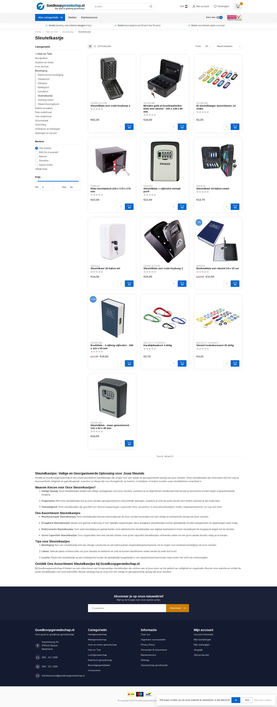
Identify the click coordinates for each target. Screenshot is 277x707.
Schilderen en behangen (47, 129)
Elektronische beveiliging (50, 74)
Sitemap (145, 660)
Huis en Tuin (52, 31)
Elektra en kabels (44, 108)
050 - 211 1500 (50, 657)
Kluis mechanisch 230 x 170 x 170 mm (111, 190)
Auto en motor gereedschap (102, 644)
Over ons (145, 634)
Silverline (44, 160)
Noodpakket (41, 58)
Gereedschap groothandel (154, 665)
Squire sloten (46, 165)
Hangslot (42, 83)
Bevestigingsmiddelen (99, 665)
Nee (247, 700)
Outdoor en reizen (44, 62)
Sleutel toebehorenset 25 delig (215, 345)
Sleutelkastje (84, 31)
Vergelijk (198, 649)
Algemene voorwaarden (153, 639)
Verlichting (40, 124)
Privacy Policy (148, 644)
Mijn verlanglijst (202, 644)
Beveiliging (68, 31)
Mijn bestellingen (202, 639)
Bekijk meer (41, 169)
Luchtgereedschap (97, 655)
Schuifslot (43, 91)
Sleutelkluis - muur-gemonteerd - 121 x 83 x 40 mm (110, 426)
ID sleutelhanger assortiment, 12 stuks (216, 107)
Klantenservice (89, 17)
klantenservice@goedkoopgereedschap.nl (63, 675)
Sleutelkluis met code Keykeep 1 (163, 268)
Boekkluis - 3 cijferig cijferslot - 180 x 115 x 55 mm (112, 346)
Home (38, 31)
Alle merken (45, 148)
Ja (236, 700)
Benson (43, 156)
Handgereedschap (97, 634)
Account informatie (203, 634)
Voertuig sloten (46, 99)
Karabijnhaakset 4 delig (157, 345)
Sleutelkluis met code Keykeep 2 (110, 105)
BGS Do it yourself (48, 152)
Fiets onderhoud (43, 112)
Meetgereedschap (97, 639)
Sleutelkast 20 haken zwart (212, 188)
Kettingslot (43, 87)
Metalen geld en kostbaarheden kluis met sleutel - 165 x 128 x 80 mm (163, 108)
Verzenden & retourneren (154, 649)
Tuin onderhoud (43, 116)
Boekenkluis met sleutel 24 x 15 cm (217, 268)
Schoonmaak (41, 120)
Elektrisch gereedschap (100, 660)
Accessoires (94, 670)
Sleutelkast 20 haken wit (105, 268)
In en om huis (42, 66)
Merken (72, 17)
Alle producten (201, 655)
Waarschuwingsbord (48, 104)
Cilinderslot (43, 79)
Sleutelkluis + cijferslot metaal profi (161, 190)
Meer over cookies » (263, 700)
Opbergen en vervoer (46, 133)
